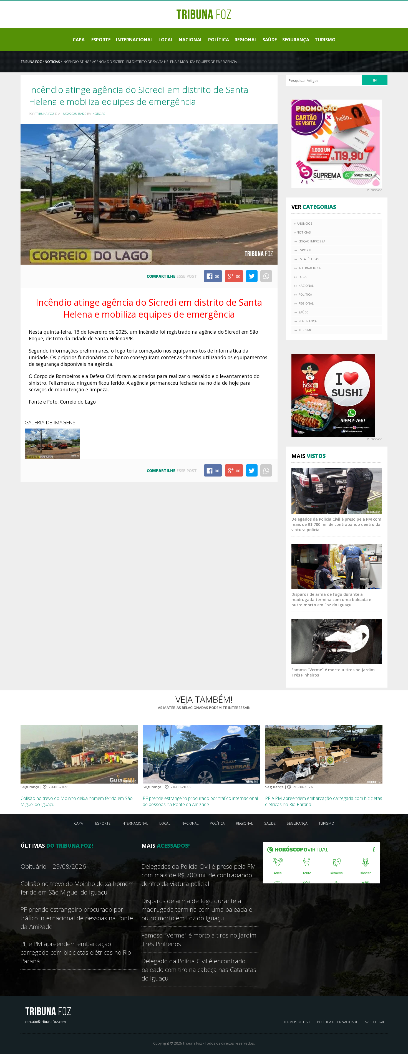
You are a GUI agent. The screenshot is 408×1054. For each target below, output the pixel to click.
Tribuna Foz (31, 61)
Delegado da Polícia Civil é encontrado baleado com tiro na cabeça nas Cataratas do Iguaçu (199, 969)
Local (165, 40)
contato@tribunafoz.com (45, 1021)
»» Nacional (304, 285)
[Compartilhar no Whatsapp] (266, 276)
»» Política (303, 294)
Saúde (270, 40)
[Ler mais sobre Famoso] (336, 641)
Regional (246, 40)
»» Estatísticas (306, 259)
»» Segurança (305, 321)
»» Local (301, 277)
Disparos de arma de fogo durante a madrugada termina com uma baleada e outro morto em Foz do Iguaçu (331, 599)
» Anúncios (303, 223)
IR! (375, 80)
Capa (79, 40)
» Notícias (302, 232)
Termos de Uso (296, 1022)
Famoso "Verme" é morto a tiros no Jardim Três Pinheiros (199, 939)
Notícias (52, 61)
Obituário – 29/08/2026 (53, 866)
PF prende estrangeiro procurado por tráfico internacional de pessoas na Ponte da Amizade (200, 801)
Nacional (191, 40)
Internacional (134, 40)
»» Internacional (308, 268)
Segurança (295, 40)
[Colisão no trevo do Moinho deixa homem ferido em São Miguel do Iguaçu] (79, 754)
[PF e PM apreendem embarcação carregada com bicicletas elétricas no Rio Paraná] (323, 754)
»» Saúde (301, 312)
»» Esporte (303, 250)
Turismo (325, 40)
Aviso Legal (375, 1022)
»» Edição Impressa (309, 241)
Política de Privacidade (337, 1022)
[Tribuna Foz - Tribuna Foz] (204, 14)
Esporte (100, 40)
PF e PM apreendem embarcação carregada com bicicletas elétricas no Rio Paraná (76, 952)
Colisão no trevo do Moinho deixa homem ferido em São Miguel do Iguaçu (77, 887)
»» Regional (304, 303)
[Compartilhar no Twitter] (252, 276)
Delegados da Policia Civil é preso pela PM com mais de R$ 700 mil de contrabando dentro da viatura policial (336, 524)
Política (218, 40)
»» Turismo (303, 330)
